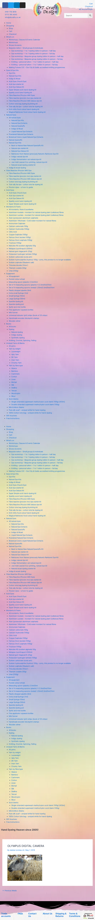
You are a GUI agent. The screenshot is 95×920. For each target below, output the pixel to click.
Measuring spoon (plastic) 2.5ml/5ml (23, 282)
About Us (47, 913)
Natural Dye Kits (15, 76)
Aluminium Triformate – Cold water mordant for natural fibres (32, 221)
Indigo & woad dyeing (17, 168)
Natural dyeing (17, 332)
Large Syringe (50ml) (17, 299)
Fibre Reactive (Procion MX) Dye (18, 170)
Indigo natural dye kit (19, 157)
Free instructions (12, 418)
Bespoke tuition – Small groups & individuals (26, 48)
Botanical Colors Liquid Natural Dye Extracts (26, 137)
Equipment (10, 274)
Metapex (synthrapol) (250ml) (20, 249)
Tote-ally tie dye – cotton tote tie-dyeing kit (26, 106)
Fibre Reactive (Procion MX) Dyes (22, 95)
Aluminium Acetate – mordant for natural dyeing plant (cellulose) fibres (36, 212)
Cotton (14, 377)
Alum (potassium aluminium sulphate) (23, 218)
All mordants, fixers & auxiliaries (21, 209)
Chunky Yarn (16, 363)
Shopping (10, 26)
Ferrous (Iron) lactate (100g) (20, 237)
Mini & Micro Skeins (16, 407)
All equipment (14, 276)
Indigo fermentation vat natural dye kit (26, 159)
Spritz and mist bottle (17, 307)
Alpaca (14, 368)
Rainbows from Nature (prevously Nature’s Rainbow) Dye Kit (34, 154)
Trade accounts (6, 914)
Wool (13, 396)
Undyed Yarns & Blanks (15, 343)
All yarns (12, 346)
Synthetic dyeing (18, 338)
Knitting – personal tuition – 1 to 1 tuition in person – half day (35, 62)
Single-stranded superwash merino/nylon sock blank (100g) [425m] (38, 402)
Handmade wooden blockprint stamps (24, 318)
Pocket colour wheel (17, 279)
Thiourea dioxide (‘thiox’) (18, 265)
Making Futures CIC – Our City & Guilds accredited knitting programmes (37, 67)
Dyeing (11, 329)
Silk (12, 385)
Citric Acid (13, 232)
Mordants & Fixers (13, 207)
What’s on (10, 37)
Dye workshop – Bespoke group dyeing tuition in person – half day (37, 56)
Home (8, 23)
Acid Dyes (10, 190)
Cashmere (15, 374)
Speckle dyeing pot (16, 304)
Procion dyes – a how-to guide (21, 187)
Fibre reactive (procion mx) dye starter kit (25, 98)
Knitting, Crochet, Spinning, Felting (22, 340)
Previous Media (10, 891)
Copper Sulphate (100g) (18, 235)
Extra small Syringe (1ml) (18, 293)
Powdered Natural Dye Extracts (21, 134)
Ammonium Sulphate (17, 223)
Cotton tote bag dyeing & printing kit (23, 104)
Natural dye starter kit (19, 148)
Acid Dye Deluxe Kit (16, 87)
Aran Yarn (15, 360)
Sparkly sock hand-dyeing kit (20, 93)
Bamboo (14, 371)
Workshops (13, 42)
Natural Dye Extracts (19, 123)
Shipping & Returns (60, 914)
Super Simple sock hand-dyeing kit (22, 90)
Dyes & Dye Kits (12, 70)
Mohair (14, 382)
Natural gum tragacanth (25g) (20, 251)
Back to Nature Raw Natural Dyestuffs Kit (27, 145)
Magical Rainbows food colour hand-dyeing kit (27, 112)
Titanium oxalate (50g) (17, 268)
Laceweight (15, 352)
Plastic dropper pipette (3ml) (20, 290)
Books (8, 324)
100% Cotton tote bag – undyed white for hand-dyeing (30, 413)
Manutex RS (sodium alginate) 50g (22, 246)
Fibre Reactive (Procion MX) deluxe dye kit (25, 101)
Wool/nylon (15, 393)
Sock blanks (13, 399)
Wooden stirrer (14, 321)
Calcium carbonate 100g (18, 226)
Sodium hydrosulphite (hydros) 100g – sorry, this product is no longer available (40, 260)
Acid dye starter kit (16, 84)
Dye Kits (12, 73)
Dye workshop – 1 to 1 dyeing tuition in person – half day (33, 51)
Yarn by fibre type (16, 366)
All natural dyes (15, 118)
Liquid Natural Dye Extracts (21, 131)
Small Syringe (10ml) (17, 296)
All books (12, 327)
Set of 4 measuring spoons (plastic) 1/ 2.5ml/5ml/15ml (30, 285)
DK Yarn (14, 357)
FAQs (20, 913)
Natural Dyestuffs (18, 126)
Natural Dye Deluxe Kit (20, 151)
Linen (13, 379)
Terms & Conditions (74, 914)
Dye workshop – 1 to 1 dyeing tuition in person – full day (33, 54)
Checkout (12, 34)
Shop (11, 28)
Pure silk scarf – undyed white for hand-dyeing (27, 410)
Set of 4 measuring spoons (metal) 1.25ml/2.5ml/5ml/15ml (31, 288)
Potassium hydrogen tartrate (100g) (23, 254)
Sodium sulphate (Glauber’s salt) (21, 262)
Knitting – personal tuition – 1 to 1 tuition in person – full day (34, 65)
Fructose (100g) (15, 243)
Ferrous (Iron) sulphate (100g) (20, 240)
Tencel (13, 391)
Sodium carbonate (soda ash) (20, 257)
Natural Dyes (11, 115)
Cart (10, 31)
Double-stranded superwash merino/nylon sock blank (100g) (35, 404)
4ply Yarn (15, 354)
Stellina (14, 388)
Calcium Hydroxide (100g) (19, 229)
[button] (47, 423)
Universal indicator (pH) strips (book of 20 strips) (28, 315)
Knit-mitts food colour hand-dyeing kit (24, 109)
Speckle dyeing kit (16, 301)
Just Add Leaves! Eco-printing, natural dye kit (29, 162)
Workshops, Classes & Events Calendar (24, 40)
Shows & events (15, 45)
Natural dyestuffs (15, 140)
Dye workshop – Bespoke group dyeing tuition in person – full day (37, 59)
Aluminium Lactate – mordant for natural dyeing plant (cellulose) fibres (36, 215)
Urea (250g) (13, 271)
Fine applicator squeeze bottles (21, 310)
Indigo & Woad (14, 79)
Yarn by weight (15, 349)
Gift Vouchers (11, 416)
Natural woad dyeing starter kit (23, 165)
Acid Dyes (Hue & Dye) (17, 81)
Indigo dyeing (16, 335)
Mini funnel (13, 313)
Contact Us (32, 914)
